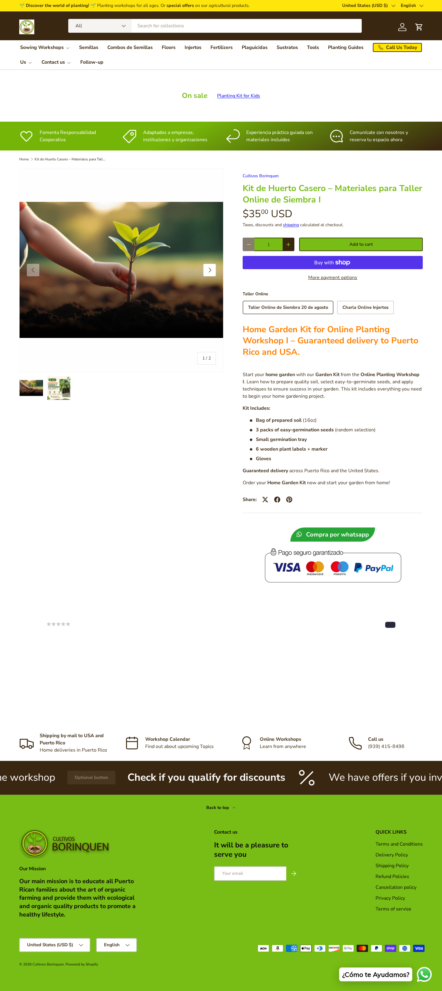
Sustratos (287, 47)
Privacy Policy (390, 898)
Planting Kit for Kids (238, 96)
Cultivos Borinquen (261, 176)
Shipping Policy (392, 865)
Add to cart (361, 244)
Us (23, 62)
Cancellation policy (396, 887)
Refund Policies (392, 876)
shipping (291, 225)
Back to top (218, 807)
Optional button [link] (53, 777)
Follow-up (91, 62)
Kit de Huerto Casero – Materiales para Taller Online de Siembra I (71, 159)
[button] (390, 625)
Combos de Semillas (130, 47)
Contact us (53, 62)
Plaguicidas (255, 47)
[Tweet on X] (265, 500)
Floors (169, 47)
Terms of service (393, 909)
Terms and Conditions (399, 844)
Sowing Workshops (42, 47)
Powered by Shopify (82, 964)
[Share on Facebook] (277, 500)
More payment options (332, 277)
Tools (313, 47)
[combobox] (215, 26)
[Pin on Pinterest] (289, 500)
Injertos (193, 47)
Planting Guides (346, 47)
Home (24, 159)
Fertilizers (221, 47)
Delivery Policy (392, 855)
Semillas (88, 47)
